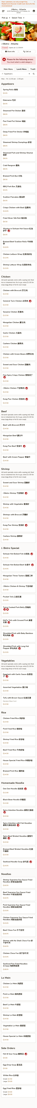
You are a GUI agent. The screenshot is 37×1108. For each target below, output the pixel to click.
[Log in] (34, 11)
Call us (28, 52)
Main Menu (8, 69)
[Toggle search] (34, 74)
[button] (34, 2)
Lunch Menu (22, 69)
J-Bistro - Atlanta (18, 9)
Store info (11, 52)
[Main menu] (3, 11)
